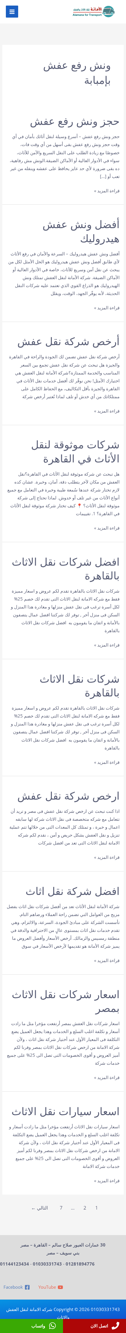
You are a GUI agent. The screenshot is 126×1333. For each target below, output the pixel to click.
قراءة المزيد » (107, 191)
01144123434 (14, 1264)
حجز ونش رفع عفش (75, 121)
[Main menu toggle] (12, 12)
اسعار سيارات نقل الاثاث (65, 1111)
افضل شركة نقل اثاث (72, 891)
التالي (39, 1208)
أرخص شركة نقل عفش (68, 341)
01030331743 (47, 1264)
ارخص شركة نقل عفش (68, 796)
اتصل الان (99, 1326)
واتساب (38, 1326)
